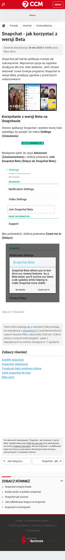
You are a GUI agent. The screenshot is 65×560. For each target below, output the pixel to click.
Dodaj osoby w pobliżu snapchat (23, 491)
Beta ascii (8, 377)
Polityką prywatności (20, 525)
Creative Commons (22, 446)
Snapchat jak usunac (16, 496)
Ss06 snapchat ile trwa (16, 372)
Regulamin (49, 525)
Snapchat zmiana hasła (18, 486)
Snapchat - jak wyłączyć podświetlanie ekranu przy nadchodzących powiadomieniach (48, 462)
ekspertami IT (30, 330)
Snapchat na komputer (18, 507)
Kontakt (37, 525)
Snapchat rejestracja (15, 364)
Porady (14, 25)
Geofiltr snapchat (13, 359)
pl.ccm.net (37, 443)
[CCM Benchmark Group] (32, 540)
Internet (27, 25)
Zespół (19, 520)
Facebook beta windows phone (21, 368)
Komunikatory (44, 25)
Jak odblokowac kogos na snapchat (25, 501)
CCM (29, 443)
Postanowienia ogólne (36, 520)
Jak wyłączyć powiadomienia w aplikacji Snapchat (17, 462)
